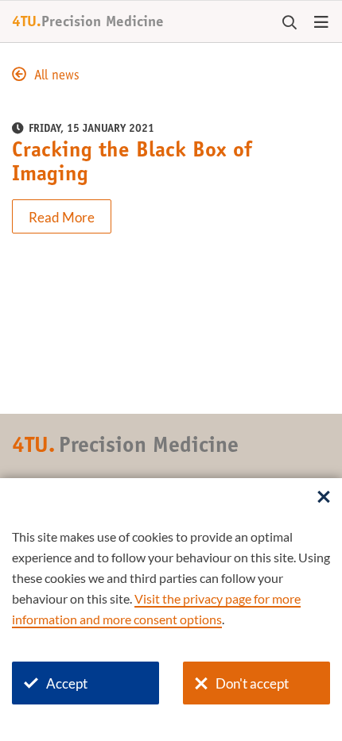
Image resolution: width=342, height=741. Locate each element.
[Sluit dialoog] (323, 498)
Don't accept (252, 683)
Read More (62, 217)
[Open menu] (321, 23)
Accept (66, 683)
